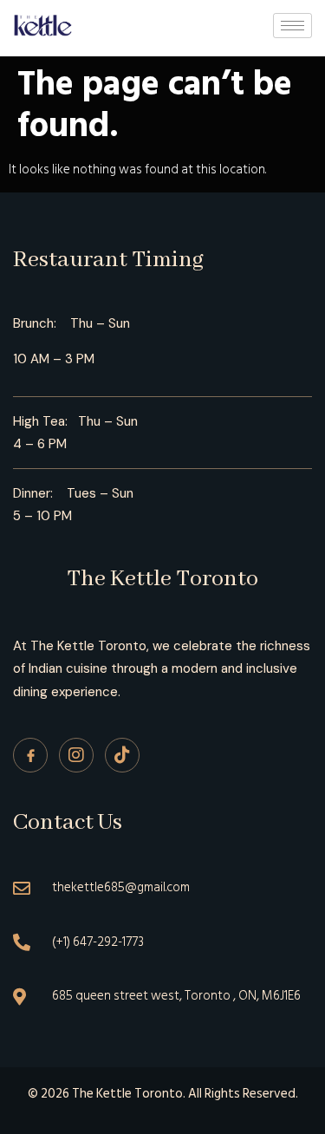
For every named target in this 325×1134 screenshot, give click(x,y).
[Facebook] (30, 755)
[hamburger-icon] (292, 25)
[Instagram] (76, 755)
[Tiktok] (122, 755)
